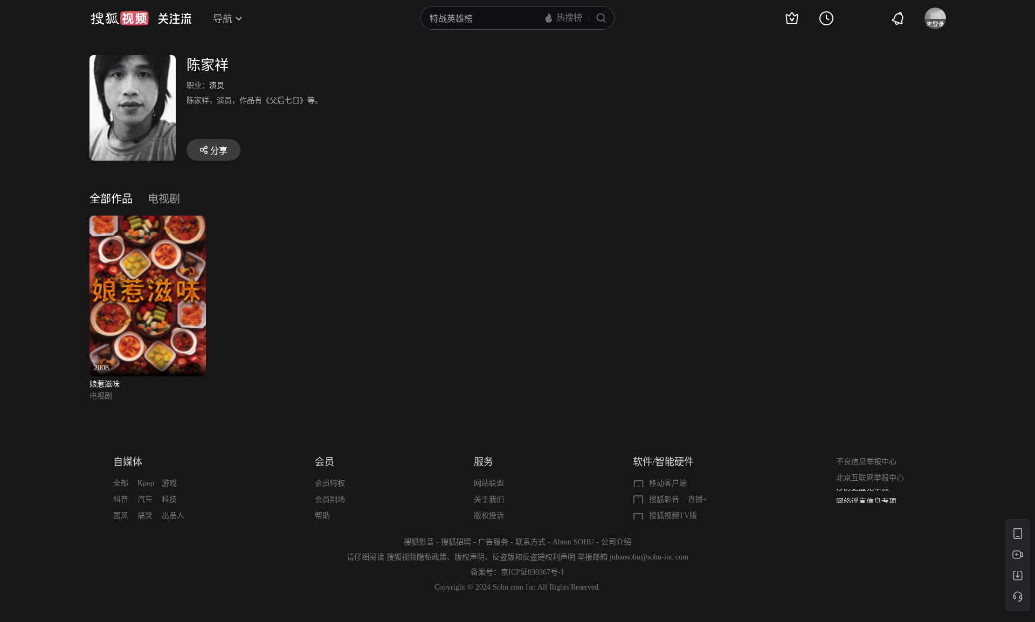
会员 (324, 462)
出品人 (173, 516)
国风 (120, 516)
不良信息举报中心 (866, 462)
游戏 (169, 483)
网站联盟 (489, 483)
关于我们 (489, 499)
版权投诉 (489, 516)
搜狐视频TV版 (673, 516)
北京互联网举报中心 (870, 478)
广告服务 (493, 542)
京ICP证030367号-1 (532, 572)
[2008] (147, 221)
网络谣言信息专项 (866, 497)
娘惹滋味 (104, 384)
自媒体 (127, 462)
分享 (218, 150)
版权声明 (469, 557)
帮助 (322, 516)
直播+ (697, 499)
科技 (169, 499)
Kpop (145, 483)
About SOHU (573, 542)
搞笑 (145, 516)
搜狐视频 (119, 18)
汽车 (145, 499)
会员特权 (330, 483)
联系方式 (530, 542)
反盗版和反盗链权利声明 (533, 557)
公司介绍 (616, 542)
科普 (120, 499)
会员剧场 (330, 499)
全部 (120, 483)
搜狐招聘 (456, 542)
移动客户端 (668, 483)
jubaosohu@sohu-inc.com (649, 557)
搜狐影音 (664, 499)
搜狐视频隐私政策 (417, 557)
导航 (222, 19)
